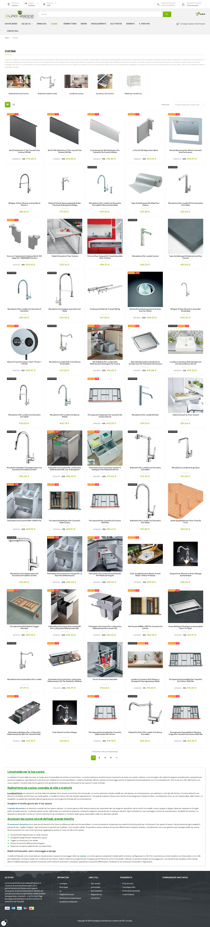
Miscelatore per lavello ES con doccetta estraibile (185, 204)
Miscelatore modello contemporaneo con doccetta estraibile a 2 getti (24, 469)
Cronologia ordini (128, 887)
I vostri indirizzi (128, 895)
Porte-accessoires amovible (105, 679)
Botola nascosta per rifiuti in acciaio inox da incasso (186, 151)
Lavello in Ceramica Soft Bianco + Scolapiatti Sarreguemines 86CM (145, 680)
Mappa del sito (96, 895)
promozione (95, 887)
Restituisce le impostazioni (70, 898)
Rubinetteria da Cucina (19, 94)
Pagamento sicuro (67, 895)
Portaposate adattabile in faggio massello (24, 627)
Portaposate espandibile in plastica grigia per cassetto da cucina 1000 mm (186, 733)
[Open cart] (3, 923)
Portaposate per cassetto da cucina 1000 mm (105, 522)
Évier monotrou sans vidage (65, 732)
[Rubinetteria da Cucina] (19, 81)
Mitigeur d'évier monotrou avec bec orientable (186, 310)
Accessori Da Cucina (105, 94)
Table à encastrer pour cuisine (64, 256)
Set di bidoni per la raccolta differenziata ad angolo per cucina (105, 363)
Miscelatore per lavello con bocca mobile (64, 416)
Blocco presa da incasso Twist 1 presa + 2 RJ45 (24, 363)
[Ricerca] (167, 14)
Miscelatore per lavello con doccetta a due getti (24, 310)
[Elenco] (13, 104)
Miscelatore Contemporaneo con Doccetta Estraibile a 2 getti (24, 575)
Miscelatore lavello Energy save (185, 468)
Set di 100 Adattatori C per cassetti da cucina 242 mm (65, 151)
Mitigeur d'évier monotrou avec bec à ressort (24, 204)
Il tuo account (127, 884)
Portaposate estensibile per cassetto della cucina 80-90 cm (105, 733)
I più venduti (95, 884)
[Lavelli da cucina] (76, 81)
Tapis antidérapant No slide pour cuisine (145, 204)
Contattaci (95, 898)
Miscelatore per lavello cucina (145, 256)
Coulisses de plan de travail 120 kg (105, 309)
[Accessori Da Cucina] (105, 81)
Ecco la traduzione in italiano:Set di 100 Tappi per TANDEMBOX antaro (24, 257)
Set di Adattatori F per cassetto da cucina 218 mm (24, 151)
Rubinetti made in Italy (47, 94)
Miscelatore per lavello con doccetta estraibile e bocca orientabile (105, 204)
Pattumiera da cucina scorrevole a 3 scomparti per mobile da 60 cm (105, 469)
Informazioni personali (131, 891)
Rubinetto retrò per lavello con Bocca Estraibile (145, 733)
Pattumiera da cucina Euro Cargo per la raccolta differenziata (64, 575)
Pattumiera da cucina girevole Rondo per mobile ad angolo (105, 575)
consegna (63, 884)
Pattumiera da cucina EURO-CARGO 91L (24, 521)
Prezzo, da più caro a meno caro (189, 105)
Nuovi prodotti (96, 891)
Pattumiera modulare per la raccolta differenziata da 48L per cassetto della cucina (24, 733)
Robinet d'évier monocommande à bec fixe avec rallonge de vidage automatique (64, 204)
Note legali (64, 887)
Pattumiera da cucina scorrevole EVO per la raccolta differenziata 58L (64, 627)
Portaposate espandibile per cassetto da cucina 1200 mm (185, 680)
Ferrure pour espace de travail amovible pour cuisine (105, 257)
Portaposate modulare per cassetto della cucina (64, 522)
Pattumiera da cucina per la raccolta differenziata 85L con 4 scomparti (64, 469)
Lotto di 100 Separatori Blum (145, 150)
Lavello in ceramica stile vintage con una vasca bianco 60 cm (185, 363)
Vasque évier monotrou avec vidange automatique (185, 575)
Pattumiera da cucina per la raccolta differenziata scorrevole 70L (105, 627)
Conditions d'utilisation (69, 902)
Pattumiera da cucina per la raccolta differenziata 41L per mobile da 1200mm (65, 680)
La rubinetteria (14, 793)
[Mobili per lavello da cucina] (134, 81)
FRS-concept (127, 921)
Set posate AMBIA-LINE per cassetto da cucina (145, 627)
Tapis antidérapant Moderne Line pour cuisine (185, 257)
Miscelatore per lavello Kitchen (145, 415)
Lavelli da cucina (76, 94)
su (60, 891)
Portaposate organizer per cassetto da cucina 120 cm (105, 416)
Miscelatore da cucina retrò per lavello (24, 679)
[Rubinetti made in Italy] (47, 81)
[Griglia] (7, 104)
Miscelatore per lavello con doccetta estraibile (24, 416)
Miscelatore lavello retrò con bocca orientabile (64, 363)
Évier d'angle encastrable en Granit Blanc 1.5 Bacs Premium (145, 575)
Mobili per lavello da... (134, 94)
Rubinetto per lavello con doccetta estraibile (145, 469)
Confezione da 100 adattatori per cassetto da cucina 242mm (105, 151)
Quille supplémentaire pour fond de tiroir (185, 522)
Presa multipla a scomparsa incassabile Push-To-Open (186, 627)
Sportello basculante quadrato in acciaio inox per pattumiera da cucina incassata (145, 363)
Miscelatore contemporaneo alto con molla (65, 310)
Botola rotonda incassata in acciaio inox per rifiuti (145, 310)
